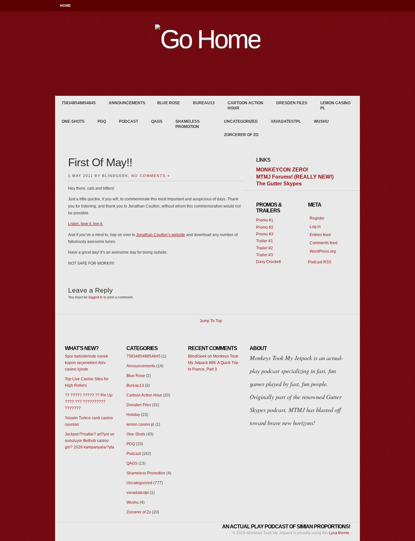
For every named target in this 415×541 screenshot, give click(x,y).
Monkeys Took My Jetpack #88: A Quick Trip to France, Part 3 (213, 362)
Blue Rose (168, 103)
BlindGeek (197, 356)
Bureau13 (204, 103)
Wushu (321, 121)
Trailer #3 (264, 255)
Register (317, 218)
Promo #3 (264, 234)
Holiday (133, 414)
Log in (315, 226)
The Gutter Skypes (279, 183)
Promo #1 (264, 220)
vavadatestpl (286, 121)
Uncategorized (241, 121)
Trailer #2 (264, 248)
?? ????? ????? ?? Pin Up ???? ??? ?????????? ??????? (89, 401)
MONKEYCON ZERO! (282, 169)
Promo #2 (264, 227)
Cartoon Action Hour (245, 105)
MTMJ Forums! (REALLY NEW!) (295, 177)
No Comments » (150, 176)
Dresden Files (291, 103)
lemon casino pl (335, 105)
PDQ (102, 121)
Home (65, 5)
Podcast (128, 121)
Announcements (127, 103)
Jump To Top (211, 321)
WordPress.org (323, 251)
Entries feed (320, 235)
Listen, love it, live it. (85, 223)
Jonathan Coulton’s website (160, 235)
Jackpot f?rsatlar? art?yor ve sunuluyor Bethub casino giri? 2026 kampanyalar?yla (89, 440)
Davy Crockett (268, 261)
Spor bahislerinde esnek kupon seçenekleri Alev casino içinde (86, 362)
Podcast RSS (319, 262)
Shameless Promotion (187, 124)
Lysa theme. (339, 533)
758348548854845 (79, 103)
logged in (95, 297)
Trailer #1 (264, 241)
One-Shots (73, 121)
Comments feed (324, 243)
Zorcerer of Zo (241, 134)
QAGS (156, 121)
